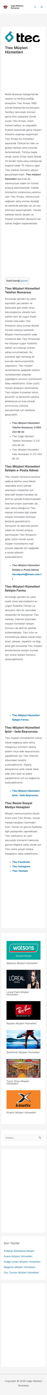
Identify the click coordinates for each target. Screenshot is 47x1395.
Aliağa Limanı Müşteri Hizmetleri (22, 1261)
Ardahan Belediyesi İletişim (19, 1251)
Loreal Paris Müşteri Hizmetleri (18, 993)
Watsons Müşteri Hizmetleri (22, 963)
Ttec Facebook (21, 862)
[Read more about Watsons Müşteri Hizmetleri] (24, 950)
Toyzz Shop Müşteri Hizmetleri (18, 1082)
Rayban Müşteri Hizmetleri (22, 1023)
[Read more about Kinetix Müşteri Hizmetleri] (24, 1099)
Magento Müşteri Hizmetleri (19, 1267)
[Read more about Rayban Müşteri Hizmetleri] (24, 1010)
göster (24, 280)
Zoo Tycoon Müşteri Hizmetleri (21, 1272)
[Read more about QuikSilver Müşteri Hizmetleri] (24, 1039)
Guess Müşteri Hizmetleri (18, 1256)
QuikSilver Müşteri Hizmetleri (23, 1052)
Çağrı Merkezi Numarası (17, 7)
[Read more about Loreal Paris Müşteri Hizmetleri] (24, 978)
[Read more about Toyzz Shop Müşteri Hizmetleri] (24, 1068)
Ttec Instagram (21, 866)
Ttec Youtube (20, 870)
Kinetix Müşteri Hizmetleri (21, 1112)
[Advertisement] (23, 20)
